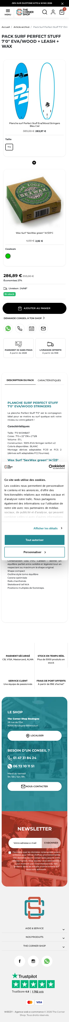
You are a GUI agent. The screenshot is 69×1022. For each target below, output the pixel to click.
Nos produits (34, 937)
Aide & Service (34, 928)
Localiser (37, 735)
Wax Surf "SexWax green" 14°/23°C (34, 232)
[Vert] (7, 256)
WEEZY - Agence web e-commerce (24, 1011)
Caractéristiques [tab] (49, 380)
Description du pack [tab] (20, 380)
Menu (8, 12)
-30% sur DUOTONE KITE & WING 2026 (32, 3)
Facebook (19, 961)
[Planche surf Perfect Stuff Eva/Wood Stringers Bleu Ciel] (34, 91)
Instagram (33, 961)
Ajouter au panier (37, 308)
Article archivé (21, 27)
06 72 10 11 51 (23, 766)
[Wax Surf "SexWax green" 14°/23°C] (34, 200)
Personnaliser (32, 551)
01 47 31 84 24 (24, 758)
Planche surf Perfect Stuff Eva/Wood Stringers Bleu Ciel (34, 124)
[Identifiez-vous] (53, 12)
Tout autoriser (35, 540)
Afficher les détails (45, 528)
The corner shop (34, 945)
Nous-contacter (36, 786)
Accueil (6, 27)
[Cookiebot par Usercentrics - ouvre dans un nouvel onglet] (49, 466)
